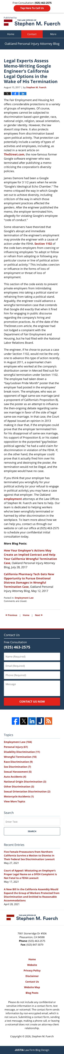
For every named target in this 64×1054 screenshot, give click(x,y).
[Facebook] (15, 721)
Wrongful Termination (20, 757)
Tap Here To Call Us (32, 8)
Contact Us (32, 981)
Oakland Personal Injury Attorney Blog (32, 21)
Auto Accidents (15, 776)
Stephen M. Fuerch (43, 1036)
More (53, 34)
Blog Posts (32, 992)
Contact (32, 34)
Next (39, 615)
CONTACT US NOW (32, 701)
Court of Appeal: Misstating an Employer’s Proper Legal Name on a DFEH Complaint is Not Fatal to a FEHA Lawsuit (30, 874)
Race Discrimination (18, 761)
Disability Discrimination (22, 752)
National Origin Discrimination (25, 781)
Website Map (32, 987)
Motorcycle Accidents (19, 796)
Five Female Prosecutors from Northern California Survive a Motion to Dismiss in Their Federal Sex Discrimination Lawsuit (29, 855)
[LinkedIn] (32, 721)
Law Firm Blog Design (32, 1050)
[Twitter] (23, 721)
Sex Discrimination (17, 766)
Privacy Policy (32, 970)
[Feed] (48, 721)
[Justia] (40, 721)
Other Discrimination (19, 786)
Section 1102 (43, 243)
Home (10, 34)
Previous (11, 615)
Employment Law (24, 597)
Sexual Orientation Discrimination (27, 791)
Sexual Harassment (18, 771)
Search (32, 831)
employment (13, 499)
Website (32, 965)
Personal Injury (16, 747)
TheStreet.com (14, 154)
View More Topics (14, 801)
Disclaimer (32, 976)
